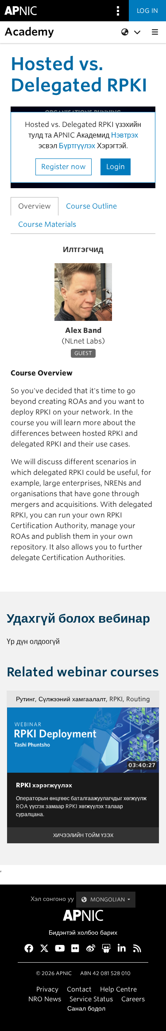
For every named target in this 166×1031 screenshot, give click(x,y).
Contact (79, 989)
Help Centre (118, 989)
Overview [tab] (34, 206)
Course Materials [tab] (47, 224)
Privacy (47, 989)
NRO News (44, 999)
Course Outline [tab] (91, 206)
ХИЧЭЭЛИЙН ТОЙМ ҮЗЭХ (83, 835)
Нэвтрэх (124, 135)
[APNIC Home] (83, 915)
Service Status (91, 999)
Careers (133, 999)
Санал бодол (86, 1008)
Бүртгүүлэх (77, 146)
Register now (63, 166)
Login (115, 166)
